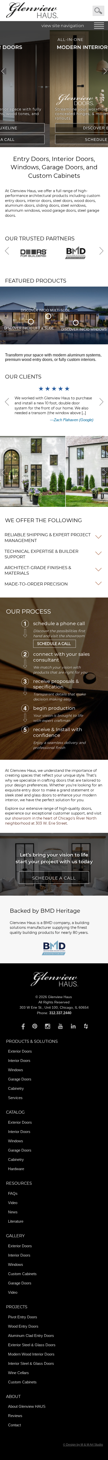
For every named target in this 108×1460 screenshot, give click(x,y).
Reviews (15, 1416)
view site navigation (62, 25)
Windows (15, 1070)
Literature (15, 1221)
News (13, 1212)
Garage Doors (19, 1079)
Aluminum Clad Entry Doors (31, 1335)
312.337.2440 (60, 1013)
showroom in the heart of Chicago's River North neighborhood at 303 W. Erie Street (50, 821)
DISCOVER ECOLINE (59, 128)
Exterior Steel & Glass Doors (32, 1345)
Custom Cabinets (22, 1274)
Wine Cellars (18, 1373)
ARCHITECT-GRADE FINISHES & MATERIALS (38, 570)
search (98, 11)
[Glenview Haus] (22, 1026)
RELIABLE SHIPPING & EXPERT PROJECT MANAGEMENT (48, 537)
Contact (14, 1425)
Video (12, 1203)
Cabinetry (16, 1088)
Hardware (16, 1169)
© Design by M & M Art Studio (83, 1444)
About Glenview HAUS (26, 1406)
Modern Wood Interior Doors (31, 1354)
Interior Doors (19, 1060)
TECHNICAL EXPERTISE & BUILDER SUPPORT (41, 554)
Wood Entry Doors (23, 1326)
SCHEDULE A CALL (59, 139)
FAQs (13, 1193)
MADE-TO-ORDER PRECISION (36, 583)
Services (15, 1098)
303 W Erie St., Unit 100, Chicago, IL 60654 (54, 1007)
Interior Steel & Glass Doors (31, 1363)
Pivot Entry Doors (22, 1317)
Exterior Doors (20, 1051)
